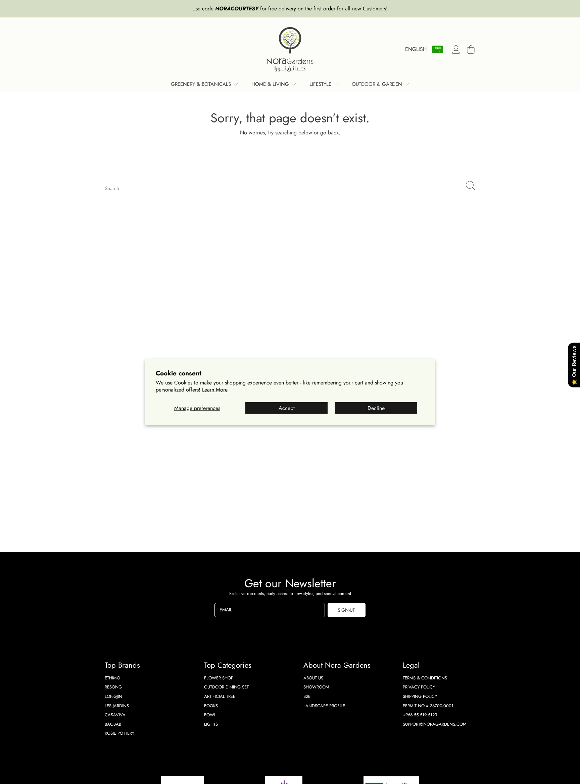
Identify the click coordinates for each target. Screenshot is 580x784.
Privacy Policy (419, 687)
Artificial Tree (219, 696)
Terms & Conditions (425, 678)
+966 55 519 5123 (420, 715)
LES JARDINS (117, 706)
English (416, 49)
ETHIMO (112, 678)
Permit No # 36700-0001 (428, 706)
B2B (306, 696)
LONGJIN (113, 696)
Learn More (215, 390)
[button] (470, 49)
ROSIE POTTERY (119, 733)
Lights (211, 724)
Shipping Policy (420, 696)
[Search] (471, 185)
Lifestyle (321, 84)
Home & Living (271, 84)
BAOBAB (113, 724)
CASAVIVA (115, 715)
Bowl (210, 715)
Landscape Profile (324, 706)
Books (211, 706)
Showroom (316, 687)
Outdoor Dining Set (226, 687)
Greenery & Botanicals (202, 84)
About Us (313, 678)
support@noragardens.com (435, 724)
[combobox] (290, 185)
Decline (376, 408)
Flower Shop (218, 678)
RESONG (113, 687)
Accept (287, 408)
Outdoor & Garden (378, 84)
